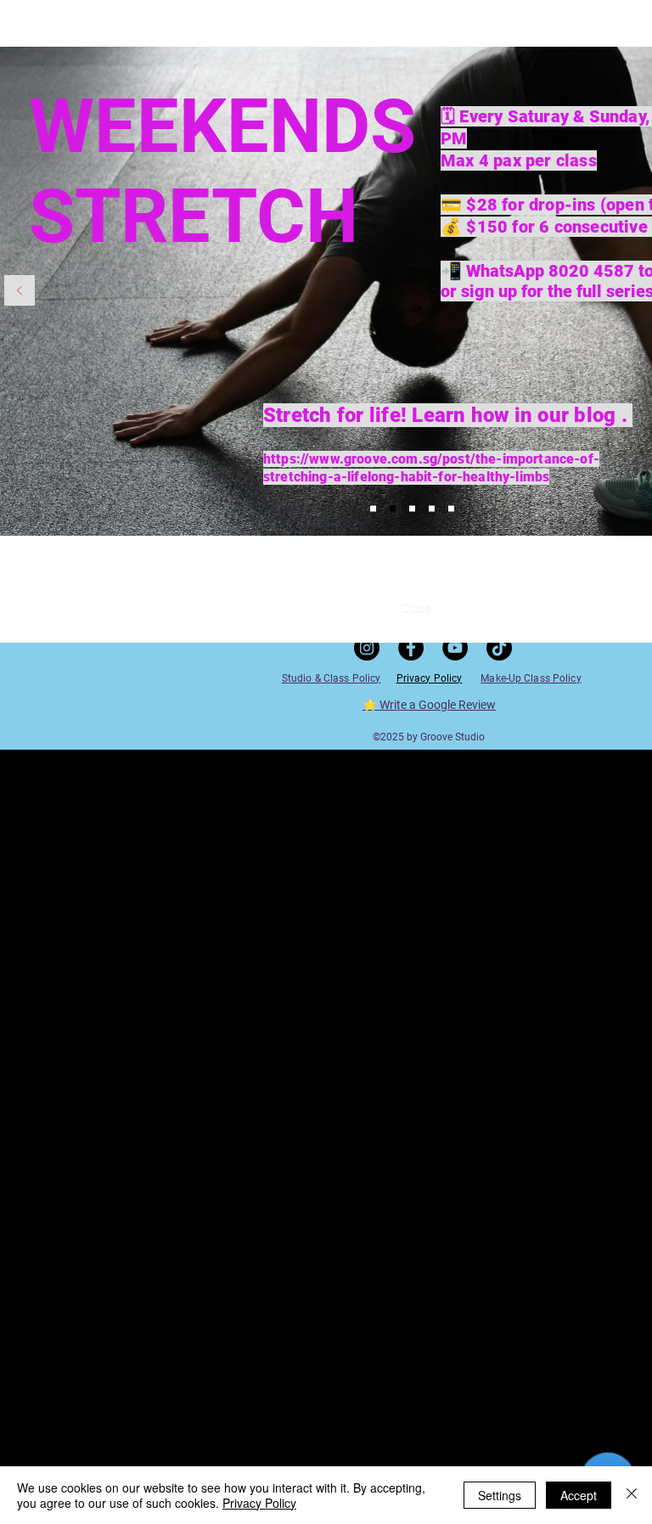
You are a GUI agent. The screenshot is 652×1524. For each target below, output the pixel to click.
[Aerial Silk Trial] (432, 509)
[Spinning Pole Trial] (373, 509)
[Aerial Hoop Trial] (412, 509)
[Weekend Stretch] (393, 509)
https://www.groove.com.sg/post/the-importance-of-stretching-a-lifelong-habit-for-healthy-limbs (431, 468)
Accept (578, 1495)
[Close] (631, 1495)
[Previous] (19, 291)
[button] (416, 609)
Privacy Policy (259, 1502)
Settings (499, 1495)
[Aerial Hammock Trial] (451, 509)
